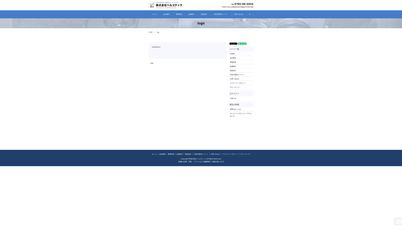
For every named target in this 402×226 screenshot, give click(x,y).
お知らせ (233, 98)
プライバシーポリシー (238, 83)
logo (151, 63)
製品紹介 (204, 14)
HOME (150, 32)
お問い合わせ (238, 14)
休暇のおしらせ (235, 109)
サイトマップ (234, 87)
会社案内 (166, 14)
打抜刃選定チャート (221, 14)
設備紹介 (191, 14)
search (251, 15)
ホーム (154, 14)
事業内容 (179, 14)
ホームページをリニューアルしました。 (241, 114)
